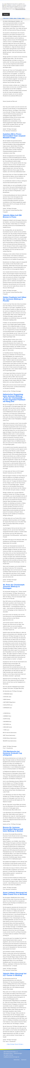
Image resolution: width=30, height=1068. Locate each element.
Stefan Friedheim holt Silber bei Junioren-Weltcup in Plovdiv (14, 299)
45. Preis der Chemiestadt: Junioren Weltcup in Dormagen (14, 586)
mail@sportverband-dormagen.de (11, 1056)
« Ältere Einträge (10, 1044)
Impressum (23, 1059)
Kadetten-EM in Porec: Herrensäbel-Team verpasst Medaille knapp (14, 136)
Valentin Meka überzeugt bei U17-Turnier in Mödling (14, 974)
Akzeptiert (6, 14)
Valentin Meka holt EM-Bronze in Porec (12, 216)
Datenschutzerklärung (20, 9)
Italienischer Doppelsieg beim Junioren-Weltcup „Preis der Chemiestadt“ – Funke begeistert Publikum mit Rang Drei (14, 397)
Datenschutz (16, 1059)
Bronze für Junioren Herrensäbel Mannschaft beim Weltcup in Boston (13, 829)
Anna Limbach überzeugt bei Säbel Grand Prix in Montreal (15, 893)
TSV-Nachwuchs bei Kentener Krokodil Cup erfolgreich (12, 753)
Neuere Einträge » (19, 1044)
